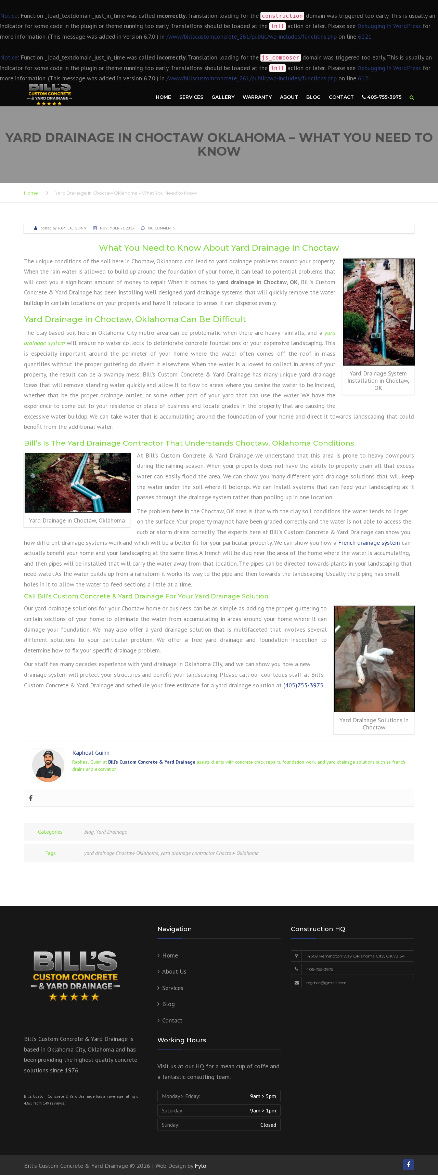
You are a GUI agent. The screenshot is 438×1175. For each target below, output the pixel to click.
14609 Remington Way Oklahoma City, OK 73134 (355, 956)
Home (163, 97)
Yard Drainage (111, 831)
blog (89, 831)
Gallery (222, 97)
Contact (341, 97)
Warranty (257, 97)
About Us (174, 971)
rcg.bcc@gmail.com (326, 982)
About (289, 97)
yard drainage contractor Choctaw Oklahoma (209, 852)
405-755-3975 (383, 97)
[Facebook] (31, 798)
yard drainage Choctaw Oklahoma (121, 852)
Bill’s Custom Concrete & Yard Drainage (151, 762)
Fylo (200, 1166)
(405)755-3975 (303, 685)
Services (191, 97)
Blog (313, 97)
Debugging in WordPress (389, 26)
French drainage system (369, 542)
